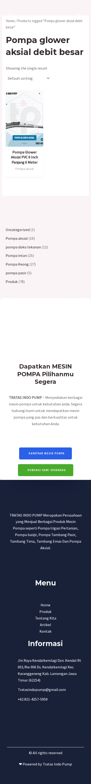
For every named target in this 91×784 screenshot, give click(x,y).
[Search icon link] (79, 16)
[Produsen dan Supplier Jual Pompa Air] (43, 15)
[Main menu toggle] (11, 16)
